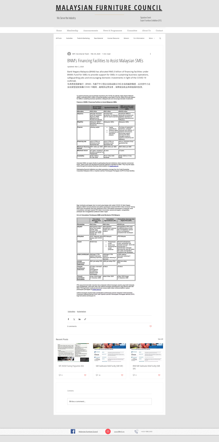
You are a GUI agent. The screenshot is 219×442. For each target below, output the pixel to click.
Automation (81, 311)
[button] (160, 38)
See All (160, 339)
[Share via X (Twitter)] (74, 319)
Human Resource (113, 38)
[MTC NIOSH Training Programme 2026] (72, 352)
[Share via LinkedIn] (79, 319)
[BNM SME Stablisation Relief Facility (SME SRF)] (146, 352)
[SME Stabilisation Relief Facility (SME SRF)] (109, 352)
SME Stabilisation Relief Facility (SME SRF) (109, 365)
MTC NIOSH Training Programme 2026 (71, 365)
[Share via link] (85, 319)
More (151, 38)
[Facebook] (73, 431)
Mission (126, 38)
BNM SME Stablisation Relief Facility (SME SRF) (146, 367)
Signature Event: (145, 17)
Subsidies (69, 38)
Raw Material (98, 38)
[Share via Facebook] (68, 319)
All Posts (59, 38)
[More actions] (150, 53)
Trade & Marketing (83, 38)
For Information (139, 38)
